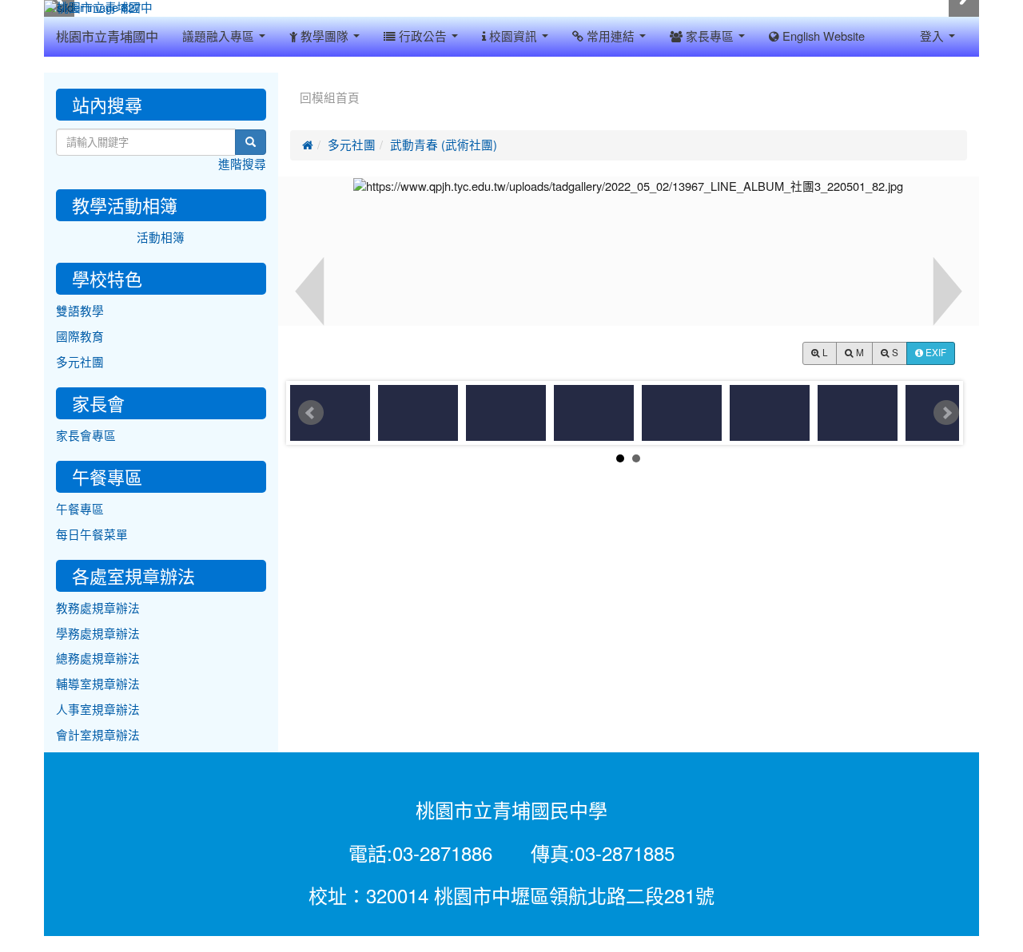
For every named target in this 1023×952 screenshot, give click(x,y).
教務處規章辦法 (98, 608)
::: (293, 78)
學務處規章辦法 (98, 634)
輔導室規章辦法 (98, 684)
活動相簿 (161, 238)
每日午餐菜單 (92, 535)
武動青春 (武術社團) (443, 145)
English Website (822, 36)
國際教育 (80, 337)
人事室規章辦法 (98, 710)
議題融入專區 (219, 36)
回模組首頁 (330, 98)
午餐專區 (80, 509)
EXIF (934, 353)
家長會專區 (86, 436)
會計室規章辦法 (98, 735)
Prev (311, 413)
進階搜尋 (242, 164)
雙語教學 (80, 311)
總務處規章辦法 (98, 658)
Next (946, 413)
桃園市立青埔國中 (107, 36)
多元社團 (352, 145)
